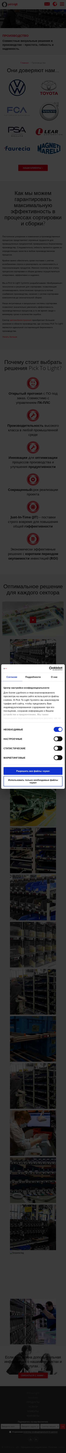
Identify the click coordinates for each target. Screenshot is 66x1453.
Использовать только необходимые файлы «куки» (33, 781)
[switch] (58, 738)
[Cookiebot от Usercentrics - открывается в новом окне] (49, 668)
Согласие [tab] (11, 677)
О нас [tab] (54, 677)
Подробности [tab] (33, 677)
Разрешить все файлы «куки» (33, 771)
